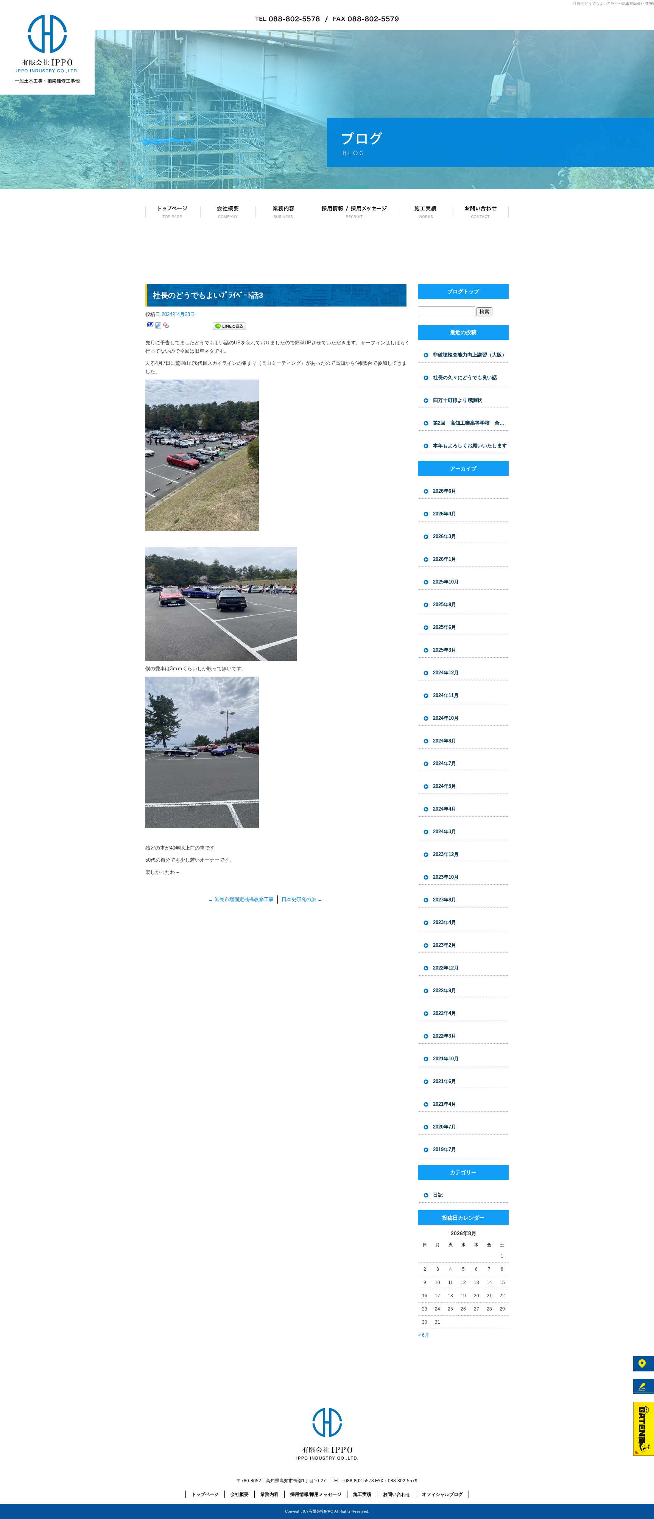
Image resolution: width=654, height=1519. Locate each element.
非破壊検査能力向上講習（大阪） (470, 355)
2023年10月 (446, 877)
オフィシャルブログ (442, 1494)
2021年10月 (446, 1058)
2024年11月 (446, 695)
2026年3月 (444, 536)
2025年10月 (446, 582)
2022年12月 (446, 968)
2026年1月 (444, 559)
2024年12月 (446, 672)
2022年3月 (444, 1036)
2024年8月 (444, 741)
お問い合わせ (481, 212)
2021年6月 (444, 1081)
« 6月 (423, 1335)
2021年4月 (444, 1104)
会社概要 (228, 212)
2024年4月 (444, 809)
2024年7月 (444, 763)
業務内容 (283, 212)
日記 (438, 1195)
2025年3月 (444, 650)
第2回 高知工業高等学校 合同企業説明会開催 (471, 423)
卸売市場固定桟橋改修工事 (241, 899)
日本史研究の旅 (302, 899)
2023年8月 (444, 900)
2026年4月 (444, 514)
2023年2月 (444, 945)
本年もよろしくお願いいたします (470, 445)
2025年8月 (444, 604)
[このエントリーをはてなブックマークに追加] (150, 326)
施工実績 (425, 212)
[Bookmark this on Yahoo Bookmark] (166, 326)
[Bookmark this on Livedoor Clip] (158, 326)
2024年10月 (446, 718)
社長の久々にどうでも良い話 (465, 377)
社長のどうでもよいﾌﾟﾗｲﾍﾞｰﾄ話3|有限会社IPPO (613, 4)
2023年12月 (446, 854)
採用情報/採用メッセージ (354, 212)
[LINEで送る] (229, 326)
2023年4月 (444, 922)
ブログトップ (463, 291)
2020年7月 (444, 1127)
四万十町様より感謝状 (457, 400)
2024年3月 (444, 831)
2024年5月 (444, 786)
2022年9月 (444, 990)
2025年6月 (444, 627)
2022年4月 (444, 1013)
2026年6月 (444, 491)
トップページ (173, 212)
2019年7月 (444, 1149)
